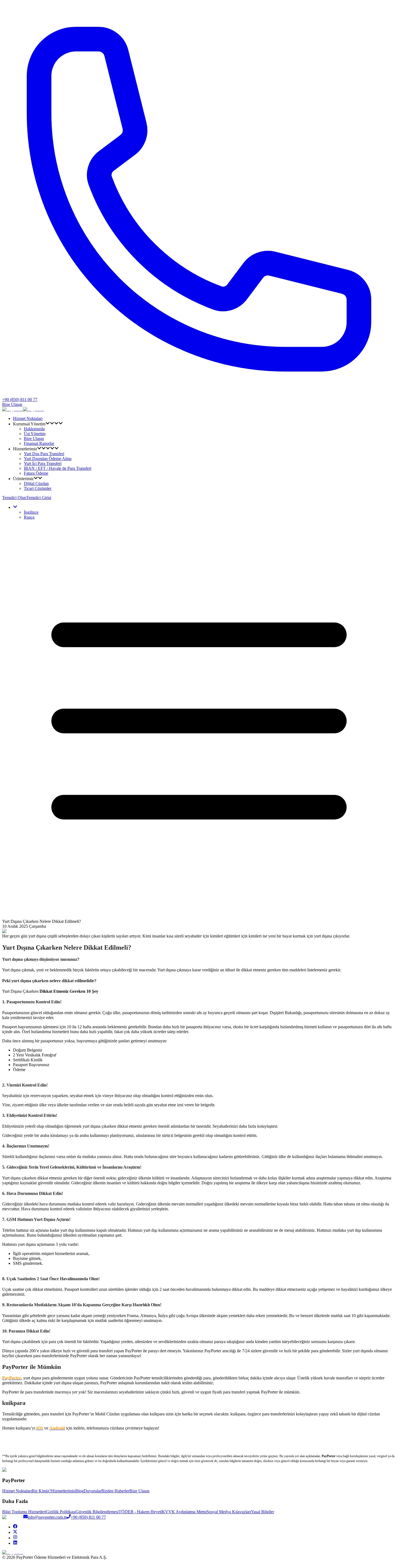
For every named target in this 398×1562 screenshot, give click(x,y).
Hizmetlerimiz (63, 1491)
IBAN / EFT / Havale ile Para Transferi (57, 468)
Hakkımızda (34, 428)
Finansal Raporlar (39, 443)
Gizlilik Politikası (61, 1511)
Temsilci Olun (14, 497)
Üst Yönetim (34, 433)
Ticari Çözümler (37, 488)
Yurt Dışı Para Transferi (44, 453)
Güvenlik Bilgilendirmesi (97, 1511)
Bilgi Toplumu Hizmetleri (24, 1511)
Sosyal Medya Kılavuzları (229, 1511)
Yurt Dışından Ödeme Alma (47, 458)
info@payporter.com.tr (47, 1517)
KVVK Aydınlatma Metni (184, 1511)
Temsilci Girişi (38, 497)
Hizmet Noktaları (28, 418)
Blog (79, 1491)
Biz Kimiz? (41, 1491)
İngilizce (31, 512)
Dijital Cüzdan (36, 483)
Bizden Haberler (115, 1491)
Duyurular (92, 1491)
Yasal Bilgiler (262, 1511)
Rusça (29, 517)
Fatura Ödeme (36, 473)
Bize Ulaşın (12, 404)
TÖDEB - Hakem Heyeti (140, 1511)
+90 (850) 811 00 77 (88, 1517)
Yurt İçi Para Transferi (42, 463)
